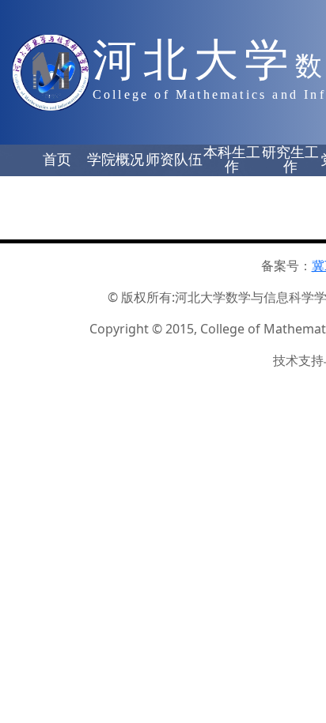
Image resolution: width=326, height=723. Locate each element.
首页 (57, 160)
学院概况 (115, 160)
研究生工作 (290, 160)
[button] (57, 160)
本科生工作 (231, 160)
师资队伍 (174, 160)
